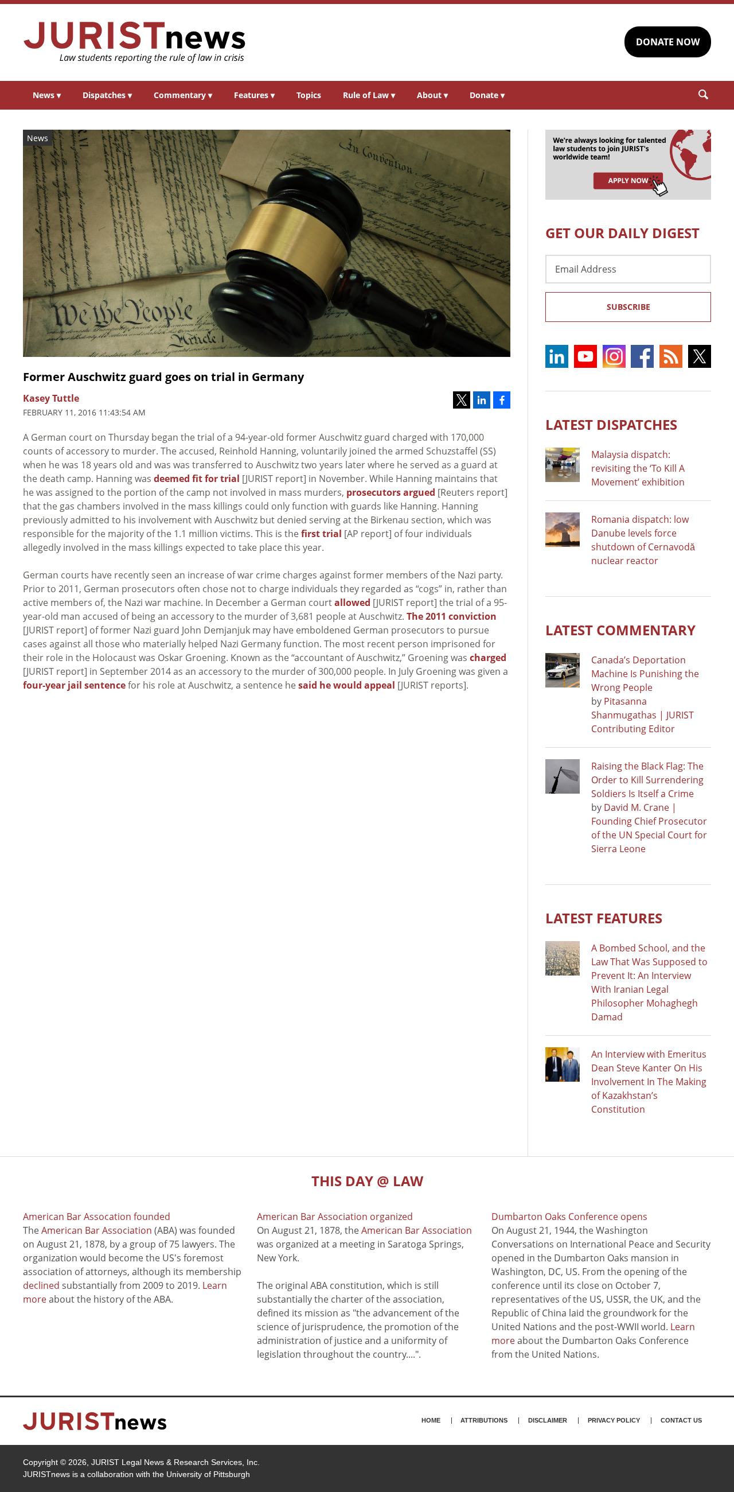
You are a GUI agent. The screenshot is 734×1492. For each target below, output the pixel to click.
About (432, 95)
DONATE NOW (668, 42)
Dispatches (107, 95)
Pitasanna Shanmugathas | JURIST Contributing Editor (642, 715)
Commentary (183, 95)
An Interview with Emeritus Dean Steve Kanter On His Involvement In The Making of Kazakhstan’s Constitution (648, 1082)
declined (41, 1285)
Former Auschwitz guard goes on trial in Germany (163, 376)
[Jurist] (135, 42)
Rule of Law (369, 95)
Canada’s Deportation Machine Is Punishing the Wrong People (645, 674)
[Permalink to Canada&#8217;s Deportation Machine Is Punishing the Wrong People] (562, 670)
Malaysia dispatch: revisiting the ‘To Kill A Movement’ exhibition (638, 468)
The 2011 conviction (452, 616)
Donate (487, 95)
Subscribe (628, 306)
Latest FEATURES (603, 917)
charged (488, 657)
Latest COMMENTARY (620, 629)
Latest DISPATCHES (611, 424)
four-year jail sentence (74, 685)
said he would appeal (346, 685)
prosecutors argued (390, 492)
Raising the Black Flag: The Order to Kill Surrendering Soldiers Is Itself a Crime (647, 780)
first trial (321, 533)
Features (254, 95)
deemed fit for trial (197, 478)
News (47, 95)
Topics (308, 95)
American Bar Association (96, 1230)
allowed (352, 602)
